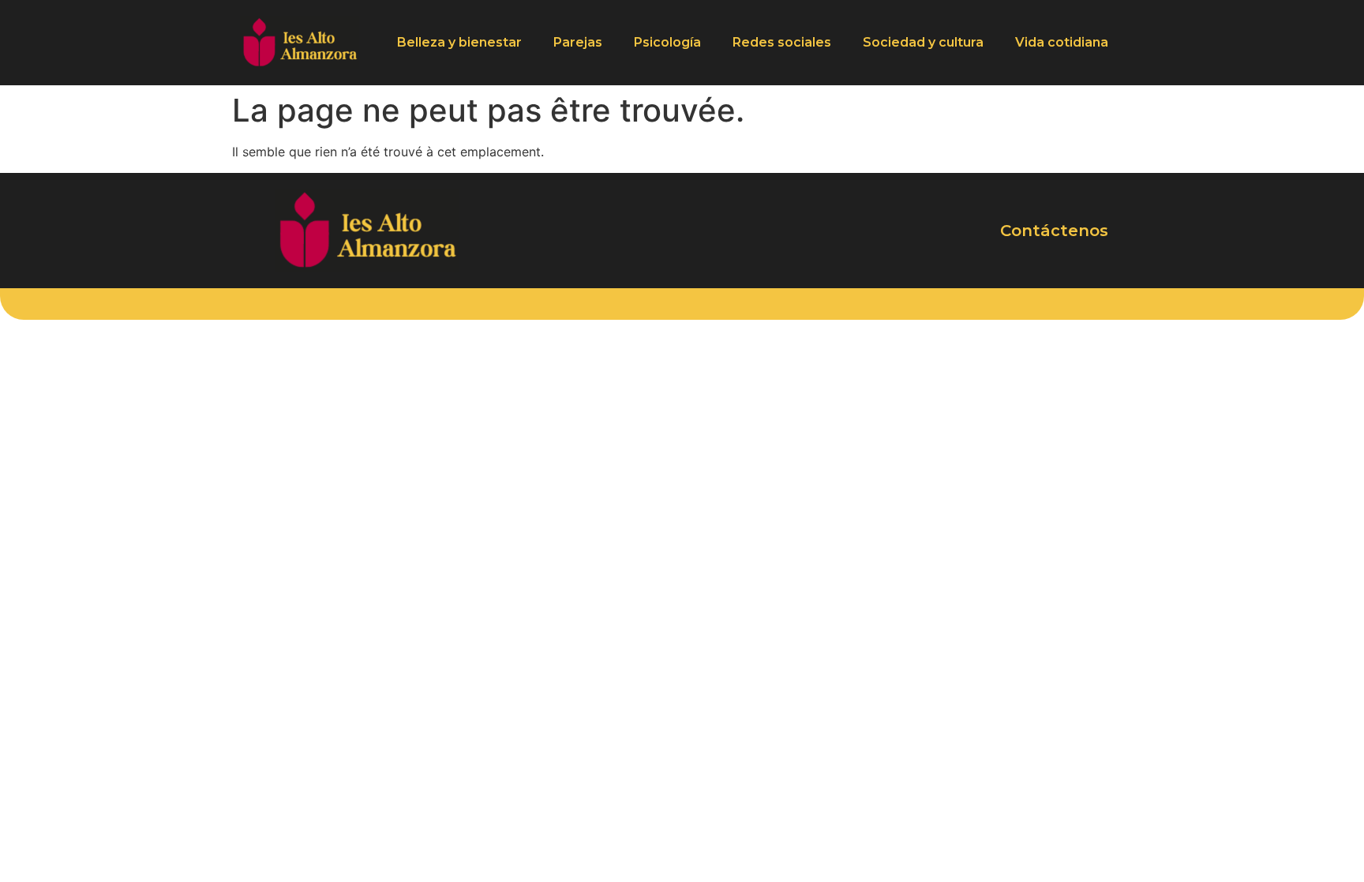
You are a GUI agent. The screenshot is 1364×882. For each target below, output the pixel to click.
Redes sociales (782, 42)
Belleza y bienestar (459, 42)
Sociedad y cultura (923, 42)
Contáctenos (1054, 230)
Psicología (667, 42)
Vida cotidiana (1061, 42)
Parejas (577, 42)
